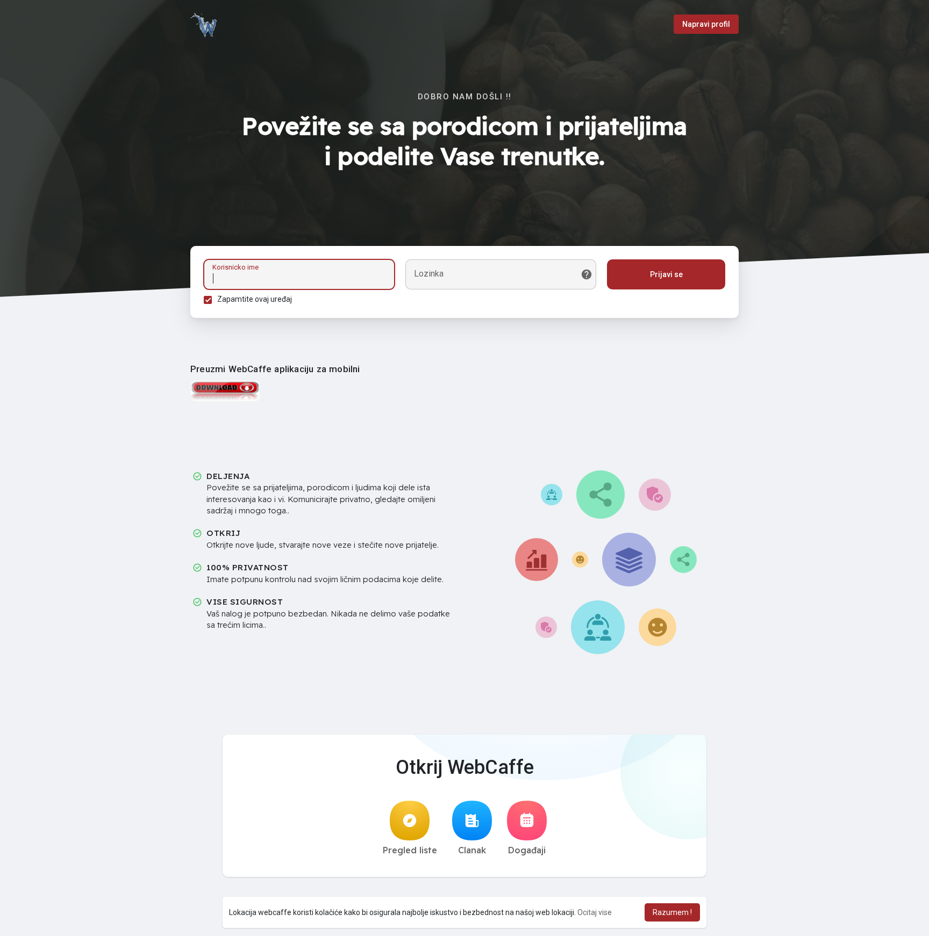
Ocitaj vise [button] (594, 912)
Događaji (527, 850)
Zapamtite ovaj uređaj (254, 299)
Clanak (472, 850)
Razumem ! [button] (672, 912)
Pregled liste (410, 850)
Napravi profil (706, 24)
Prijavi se (666, 274)
